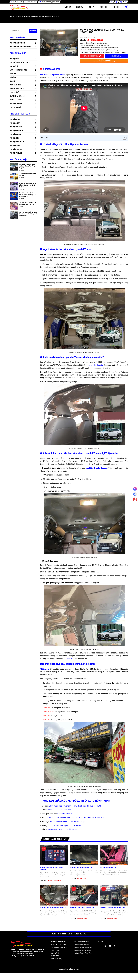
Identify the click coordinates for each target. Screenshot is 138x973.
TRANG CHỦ (55, 934)
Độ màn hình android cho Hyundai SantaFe (51, 868)
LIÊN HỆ (70, 934)
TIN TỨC (76, 934)
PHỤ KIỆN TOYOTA (16, 149)
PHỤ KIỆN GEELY (15, 123)
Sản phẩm (79, 7)
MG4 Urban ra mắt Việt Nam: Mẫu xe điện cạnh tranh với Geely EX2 (27, 185)
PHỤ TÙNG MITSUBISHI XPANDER (20, 47)
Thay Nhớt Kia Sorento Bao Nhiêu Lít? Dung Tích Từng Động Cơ (27, 166)
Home (12, 16)
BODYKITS (13, 81)
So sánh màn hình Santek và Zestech (27, 174)
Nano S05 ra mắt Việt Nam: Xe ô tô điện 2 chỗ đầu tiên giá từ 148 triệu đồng (28, 214)
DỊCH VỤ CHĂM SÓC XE (17, 88)
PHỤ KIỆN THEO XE (16, 103)
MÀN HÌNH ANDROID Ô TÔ (18, 70)
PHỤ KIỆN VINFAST (16, 153)
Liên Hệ (116, 7)
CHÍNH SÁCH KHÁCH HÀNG (83, 953)
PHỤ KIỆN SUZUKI (15, 145)
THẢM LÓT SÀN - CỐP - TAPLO (19, 62)
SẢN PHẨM (83, 934)
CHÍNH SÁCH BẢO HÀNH (82, 945)
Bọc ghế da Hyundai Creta (108, 867)
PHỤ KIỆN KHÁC (15, 59)
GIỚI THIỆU (63, 934)
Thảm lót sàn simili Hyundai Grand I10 (53, 907)
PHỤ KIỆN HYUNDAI (16, 127)
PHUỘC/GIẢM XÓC (16, 107)
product (18, 16)
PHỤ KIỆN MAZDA (15, 134)
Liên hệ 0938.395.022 (54, 880)
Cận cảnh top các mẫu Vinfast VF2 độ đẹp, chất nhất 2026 (28, 203)
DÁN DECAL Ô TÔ (15, 100)
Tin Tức (91, 7)
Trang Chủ (67, 7)
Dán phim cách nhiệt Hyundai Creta (82, 907)
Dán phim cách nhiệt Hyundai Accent (112, 907)
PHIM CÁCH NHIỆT (16, 85)
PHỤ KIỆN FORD (15, 119)
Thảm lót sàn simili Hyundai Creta (82, 867)
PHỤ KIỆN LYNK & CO (16, 130)
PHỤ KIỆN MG (14, 138)
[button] (123, 138)
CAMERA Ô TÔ (14, 92)
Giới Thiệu (103, 7)
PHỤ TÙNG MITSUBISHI (17, 43)
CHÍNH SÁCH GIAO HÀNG (82, 950)
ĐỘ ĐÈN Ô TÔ (14, 77)
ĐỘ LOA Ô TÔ (14, 74)
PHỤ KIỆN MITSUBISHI (17, 142)
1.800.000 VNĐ (82, 918)
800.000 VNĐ (81, 878)
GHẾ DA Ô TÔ (14, 66)
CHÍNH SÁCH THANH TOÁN (83, 947)
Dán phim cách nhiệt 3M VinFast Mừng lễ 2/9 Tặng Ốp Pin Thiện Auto (27, 194)
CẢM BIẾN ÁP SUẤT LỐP (17, 96)
